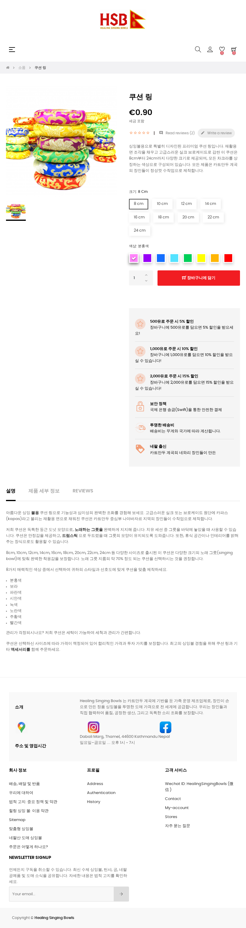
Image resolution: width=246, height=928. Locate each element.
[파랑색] (161, 258)
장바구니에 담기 (200, 278)
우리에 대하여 (21, 793)
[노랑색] (201, 258)
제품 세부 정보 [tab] (44, 491)
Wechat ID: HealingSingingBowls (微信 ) (199, 787)
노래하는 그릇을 (89, 530)
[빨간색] (228, 258)
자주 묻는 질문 (177, 826)
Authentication (101, 793)
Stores (171, 817)
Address (95, 784)
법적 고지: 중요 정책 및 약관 (33, 802)
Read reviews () (177, 133)
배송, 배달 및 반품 (24, 784)
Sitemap (17, 820)
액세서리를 (20, 650)
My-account (177, 808)
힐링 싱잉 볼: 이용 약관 (29, 811)
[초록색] (188, 258)
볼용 (35, 513)
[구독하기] (121, 894)
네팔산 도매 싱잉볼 (25, 838)
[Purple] (147, 258)
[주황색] (215, 258)
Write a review (216, 133)
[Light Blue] (174, 258)
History (93, 802)
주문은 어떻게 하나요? (28, 847)
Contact (173, 799)
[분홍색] (134, 258)
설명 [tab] (11, 491)
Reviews (83, 491)
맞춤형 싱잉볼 (21, 829)
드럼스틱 (70, 536)
